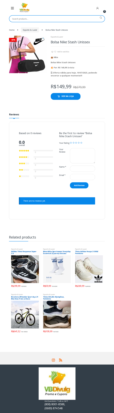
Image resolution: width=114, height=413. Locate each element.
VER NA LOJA (67, 96)
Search (101, 19)
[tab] (14, 115)
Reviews (14, 114)
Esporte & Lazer (30, 30)
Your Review (62, 150)
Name (62, 167)
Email (62, 175)
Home (11, 30)
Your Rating (64, 143)
